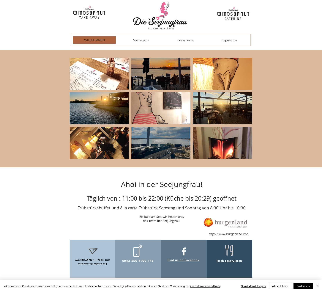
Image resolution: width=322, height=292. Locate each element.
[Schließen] (317, 286)
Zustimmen (303, 286)
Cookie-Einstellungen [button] (253, 286)
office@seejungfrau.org (92, 263)
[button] (99, 74)
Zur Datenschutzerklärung (205, 286)
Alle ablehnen (280, 286)
